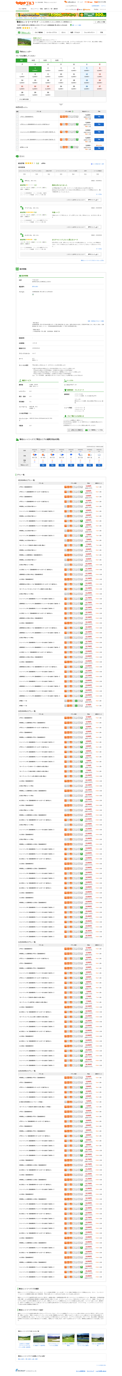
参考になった (93, 200)
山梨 (33, 1359)
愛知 (19, 1359)
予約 (99, 116)
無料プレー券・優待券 (51, 9)
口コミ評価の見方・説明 (98, 163)
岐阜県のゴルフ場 (37, 18)
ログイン (103, 5)
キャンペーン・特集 (37, 9)
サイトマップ (90, 1371)
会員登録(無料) (95, 5)
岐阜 (23, 1359)
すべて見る (99, 194)
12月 (57, 60)
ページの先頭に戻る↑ (101, 1365)
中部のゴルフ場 (28, 18)
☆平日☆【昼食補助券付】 (27, 116)
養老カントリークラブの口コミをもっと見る (92, 260)
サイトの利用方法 (80, 1371)
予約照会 (96, 9)
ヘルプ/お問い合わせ (101, 1371)
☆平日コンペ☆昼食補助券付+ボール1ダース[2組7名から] (34, 124)
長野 (36, 1359)
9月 (21, 60)
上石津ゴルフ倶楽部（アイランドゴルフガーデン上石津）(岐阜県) (24, 1345)
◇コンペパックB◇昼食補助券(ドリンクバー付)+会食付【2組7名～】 (37, 139)
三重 (26, 1359)
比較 (17, 111)
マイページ (103, 9)
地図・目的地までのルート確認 (96, 321)
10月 (33, 60)
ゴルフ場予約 (22, 9)
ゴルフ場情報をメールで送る (95, 430)
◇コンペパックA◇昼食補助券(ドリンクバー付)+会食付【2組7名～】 (37, 132)
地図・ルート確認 (76, 25)
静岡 (29, 1359)
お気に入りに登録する (77, 430)
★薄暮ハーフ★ (24, 147)
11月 (45, 60)
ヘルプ (81, 2)
